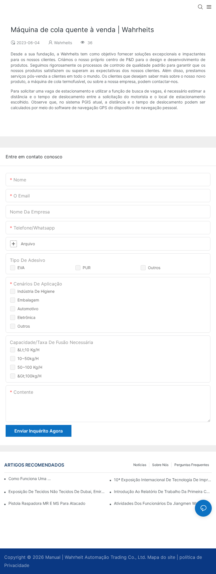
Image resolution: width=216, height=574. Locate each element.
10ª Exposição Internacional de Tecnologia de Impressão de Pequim (163, 479)
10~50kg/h (28, 358)
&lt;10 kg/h (28, 349)
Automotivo (27, 308)
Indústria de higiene (36, 291)
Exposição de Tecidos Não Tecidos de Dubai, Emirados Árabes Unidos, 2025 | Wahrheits (57, 491)
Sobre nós (160, 465)
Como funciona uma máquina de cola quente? (30, 478)
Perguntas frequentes (191, 465)
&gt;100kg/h (29, 375)
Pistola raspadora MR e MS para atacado (46, 503)
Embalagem (28, 300)
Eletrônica (26, 317)
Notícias (139, 465)
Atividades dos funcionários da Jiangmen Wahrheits (162, 503)
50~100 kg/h (29, 367)
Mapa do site (160, 557)
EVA (20, 267)
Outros (154, 267)
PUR (87, 267)
